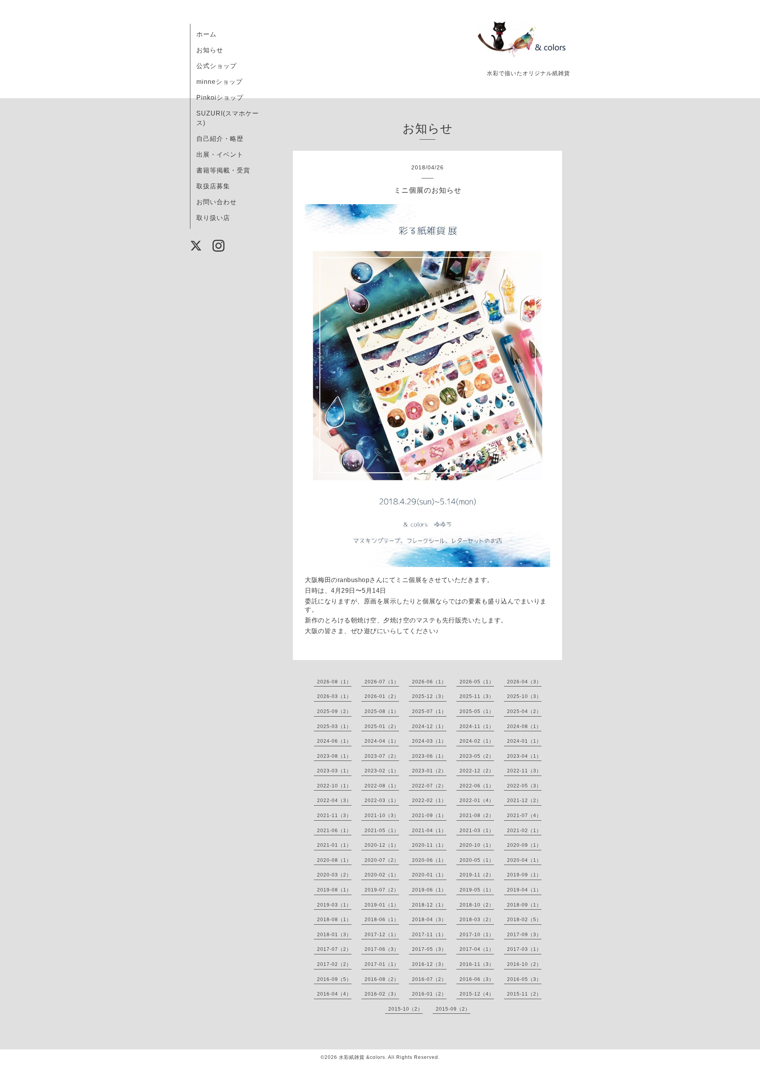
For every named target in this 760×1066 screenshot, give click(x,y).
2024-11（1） (477, 726)
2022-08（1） (382, 786)
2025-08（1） (382, 711)
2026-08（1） (334, 682)
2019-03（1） (334, 905)
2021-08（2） (477, 815)
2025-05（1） (477, 711)
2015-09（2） (453, 1009)
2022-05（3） (524, 786)
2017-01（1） (382, 964)
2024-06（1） (334, 741)
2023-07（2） (382, 756)
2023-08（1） (334, 756)
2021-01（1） (334, 845)
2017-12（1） (382, 934)
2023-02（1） (382, 771)
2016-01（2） (429, 994)
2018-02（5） (524, 919)
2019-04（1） (524, 890)
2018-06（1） (382, 919)
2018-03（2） (477, 919)
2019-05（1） (477, 890)
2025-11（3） (477, 696)
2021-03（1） (477, 830)
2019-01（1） (382, 905)
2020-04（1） (524, 860)
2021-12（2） (524, 800)
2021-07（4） (524, 815)
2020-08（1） (334, 860)
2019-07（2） (382, 890)
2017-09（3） (524, 934)
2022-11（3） (524, 771)
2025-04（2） (524, 711)
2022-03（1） (382, 800)
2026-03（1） (334, 696)
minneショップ (219, 81)
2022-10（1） (334, 786)
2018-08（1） (334, 919)
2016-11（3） (477, 964)
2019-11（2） (477, 875)
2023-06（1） (429, 756)
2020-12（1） (382, 845)
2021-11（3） (334, 815)
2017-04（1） (477, 949)
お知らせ (209, 50)
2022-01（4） (477, 800)
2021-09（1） (429, 815)
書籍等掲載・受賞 (223, 170)
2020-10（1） (477, 845)
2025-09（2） (334, 711)
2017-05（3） (429, 949)
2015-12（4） (477, 994)
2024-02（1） (477, 741)
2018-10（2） (477, 905)
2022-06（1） (477, 786)
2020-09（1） (524, 845)
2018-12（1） (429, 905)
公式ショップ (216, 66)
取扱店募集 (213, 186)
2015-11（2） (524, 994)
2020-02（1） (382, 875)
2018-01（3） (334, 934)
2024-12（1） (429, 726)
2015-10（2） (405, 1009)
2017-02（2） (334, 964)
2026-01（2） (382, 696)
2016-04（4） (334, 994)
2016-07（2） (429, 979)
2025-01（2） (382, 726)
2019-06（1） (429, 890)
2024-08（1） (524, 726)
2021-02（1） (524, 830)
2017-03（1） (524, 949)
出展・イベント (219, 154)
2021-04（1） (429, 830)
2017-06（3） (382, 949)
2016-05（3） (524, 979)
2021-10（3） (382, 815)
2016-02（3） (382, 994)
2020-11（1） (429, 845)
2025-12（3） (429, 696)
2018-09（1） (524, 905)
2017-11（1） (429, 934)
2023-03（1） (334, 771)
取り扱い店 (213, 217)
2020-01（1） (429, 875)
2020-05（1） (477, 860)
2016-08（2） (382, 979)
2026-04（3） (524, 682)
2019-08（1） (334, 890)
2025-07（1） (429, 711)
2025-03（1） (334, 726)
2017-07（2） (334, 949)
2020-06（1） (429, 860)
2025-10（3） (524, 696)
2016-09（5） (334, 979)
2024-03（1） (429, 741)
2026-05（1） (477, 682)
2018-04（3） (429, 919)
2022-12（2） (477, 771)
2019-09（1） (524, 875)
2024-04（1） (382, 741)
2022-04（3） (334, 800)
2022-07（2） (429, 786)
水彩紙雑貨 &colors (362, 1057)
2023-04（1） (524, 756)
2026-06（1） (429, 682)
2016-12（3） (429, 964)
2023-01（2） (429, 771)
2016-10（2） (524, 964)
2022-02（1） (429, 800)
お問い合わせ (216, 202)
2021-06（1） (334, 830)
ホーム (206, 34)
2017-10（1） (477, 934)
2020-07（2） (382, 860)
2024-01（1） (524, 741)
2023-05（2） (477, 756)
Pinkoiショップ (219, 97)
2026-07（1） (382, 682)
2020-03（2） (334, 875)
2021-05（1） (382, 830)
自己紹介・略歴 (219, 138)
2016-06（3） (477, 979)
